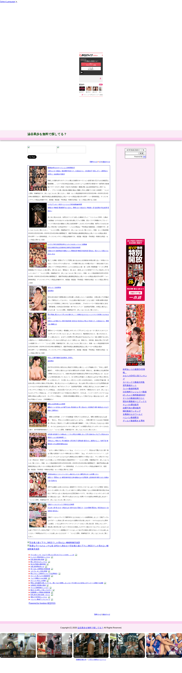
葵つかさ (58, 508)
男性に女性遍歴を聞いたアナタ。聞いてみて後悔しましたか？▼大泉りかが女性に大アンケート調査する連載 (66, 583)
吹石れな (81, 321)
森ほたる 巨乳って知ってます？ (41, 590)
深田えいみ (51, 321)
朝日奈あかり (102, 508)
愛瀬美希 (62, 207)
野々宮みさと (83, 407)
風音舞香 (65, 171)
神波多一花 (90, 207)
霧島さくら (67, 251)
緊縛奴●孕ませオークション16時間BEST (61, 168)
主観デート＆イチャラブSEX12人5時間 (61, 504)
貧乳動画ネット (130, 385)
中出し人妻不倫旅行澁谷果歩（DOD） (60, 357)
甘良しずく (96, 171)
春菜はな (101, 407)
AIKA (63, 321)
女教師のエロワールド (133, 414)
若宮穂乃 (91, 407)
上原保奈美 (92, 477)
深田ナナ (51, 477)
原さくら (98, 251)
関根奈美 (74, 251)
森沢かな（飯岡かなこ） (92, 441)
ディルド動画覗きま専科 (134, 421)
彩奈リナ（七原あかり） (76, 171)
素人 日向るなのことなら (38, 562)
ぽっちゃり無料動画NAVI (134, 395)
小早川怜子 (73, 441)
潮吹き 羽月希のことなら (38, 597)
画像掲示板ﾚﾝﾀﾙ (81, 659)
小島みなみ (65, 508)
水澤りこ (51, 174)
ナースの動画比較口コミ (134, 398)
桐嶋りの (54, 324)
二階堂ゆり (104, 171)
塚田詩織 (65, 477)
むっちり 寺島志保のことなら (40, 557)
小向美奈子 (88, 171)
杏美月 (62, 174)
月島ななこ (51, 441)
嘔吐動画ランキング (132, 411)
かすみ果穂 (56, 444)
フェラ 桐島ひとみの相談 (38, 578)
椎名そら (58, 321)
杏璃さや (51, 207)
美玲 (95, 407)
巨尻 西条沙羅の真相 (37, 559)
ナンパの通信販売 (131, 405)
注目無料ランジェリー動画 (135, 392)
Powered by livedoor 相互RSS (42, 603)
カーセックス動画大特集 (134, 382)
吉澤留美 (85, 477)
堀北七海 (71, 477)
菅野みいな (57, 477)
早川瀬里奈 (65, 441)
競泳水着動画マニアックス (135, 401)
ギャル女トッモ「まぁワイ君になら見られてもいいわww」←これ (52, 555)
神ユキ (86, 321)
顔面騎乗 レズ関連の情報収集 (40, 592)
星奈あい (91, 251)
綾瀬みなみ (78, 477)
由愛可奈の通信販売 (132, 408)
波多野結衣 (59, 251)
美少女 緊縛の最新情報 (38, 564)
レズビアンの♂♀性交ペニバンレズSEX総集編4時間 (65, 204)
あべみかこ (69, 207)
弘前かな (54, 480)
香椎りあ (76, 207)
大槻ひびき (51, 251)
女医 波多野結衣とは (37, 566)
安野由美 (80, 441)
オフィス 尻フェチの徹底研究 (40, 576)
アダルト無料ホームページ (97, 659)
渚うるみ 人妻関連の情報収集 (40, 569)
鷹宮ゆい (94, 508)
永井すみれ (73, 508)
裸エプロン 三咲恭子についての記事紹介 (44, 573)
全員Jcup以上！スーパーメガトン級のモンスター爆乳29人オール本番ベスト (73, 474)
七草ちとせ (51, 171)
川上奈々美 (51, 508)
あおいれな (51, 254)
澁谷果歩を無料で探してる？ (47, 134)
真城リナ (80, 508)
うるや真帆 (87, 508)
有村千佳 (103, 441)
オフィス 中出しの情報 (38, 580)
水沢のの (75, 321)
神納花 (56, 207)
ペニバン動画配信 (131, 417)
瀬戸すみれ (67, 407)
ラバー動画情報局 (131, 389)
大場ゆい (58, 171)
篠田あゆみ (64, 444)
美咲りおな (100, 477)
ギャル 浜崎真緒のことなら (39, 587)
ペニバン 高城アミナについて (40, 599)
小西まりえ (105, 251)
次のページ (106, 162)
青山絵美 (104, 207)
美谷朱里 (85, 251)
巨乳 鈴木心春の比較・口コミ (40, 595)
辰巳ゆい (55, 511)
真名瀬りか (74, 407)
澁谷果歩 (57, 174)
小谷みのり (83, 207)
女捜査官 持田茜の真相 (38, 585)
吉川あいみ (59, 407)
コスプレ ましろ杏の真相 (38, 571)
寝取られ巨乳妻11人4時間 (56, 404)
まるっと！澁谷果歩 (54, 287)
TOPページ (93, 162)
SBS (144, 157)
